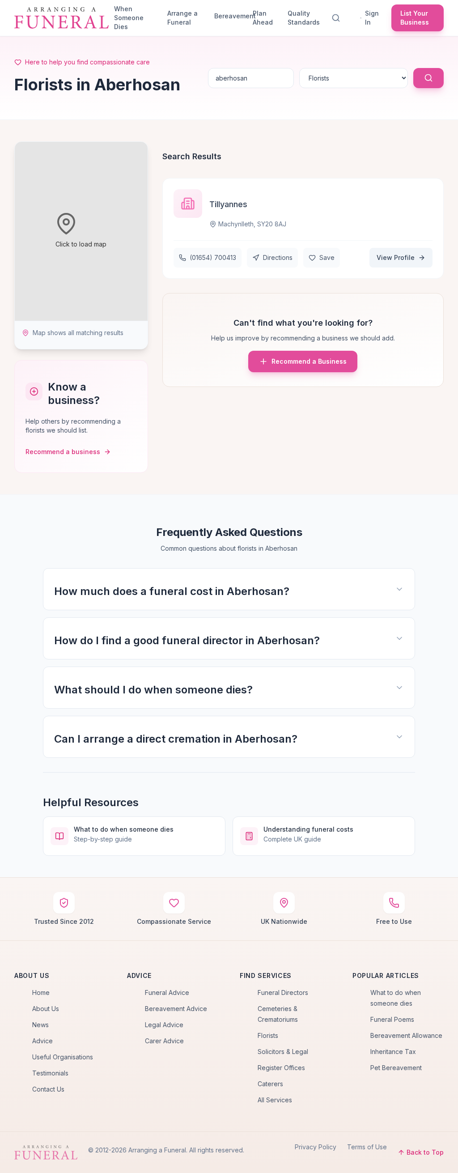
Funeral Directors (283, 992)
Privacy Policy (315, 1147)
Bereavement (230, 16)
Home (41, 992)
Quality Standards (304, 17)
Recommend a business (62, 451)
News (40, 1024)
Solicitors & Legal (283, 1051)
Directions (278, 257)
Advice (42, 1041)
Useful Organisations (62, 1057)
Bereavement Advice (176, 1008)
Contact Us (48, 1089)
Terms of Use (367, 1147)
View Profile (396, 257)
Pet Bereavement (396, 1067)
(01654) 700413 (213, 257)
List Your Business (414, 17)
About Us (45, 1008)
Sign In (372, 17)
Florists (268, 1035)
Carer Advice (164, 1041)
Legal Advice (164, 1024)
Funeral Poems (392, 1019)
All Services (275, 1100)
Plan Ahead (263, 17)
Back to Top (425, 1152)
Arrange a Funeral (182, 17)
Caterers (270, 1084)
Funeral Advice (167, 992)
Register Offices (281, 1067)
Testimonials (50, 1073)
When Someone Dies (129, 17)
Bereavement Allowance (406, 1035)
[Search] (338, 18)
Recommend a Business (309, 361)
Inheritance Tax (393, 1051)
